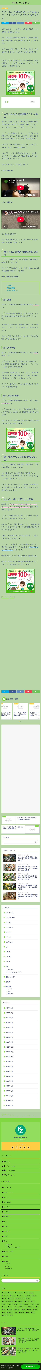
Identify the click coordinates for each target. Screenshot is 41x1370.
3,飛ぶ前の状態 (12, 290)
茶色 (4, 1312)
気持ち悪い (17, 1309)
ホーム (8, 1162)
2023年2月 (9, 1037)
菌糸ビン (10, 993)
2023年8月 (9, 1022)
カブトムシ (4, 8)
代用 (10, 1304)
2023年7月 (9, 1027)
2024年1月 (9, 1008)
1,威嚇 (9, 285)
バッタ (8, 961)
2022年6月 (9, 1076)
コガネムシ (9, 942)
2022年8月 (9, 1066)
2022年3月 (9, 1091)
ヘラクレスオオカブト (15, 972)
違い (33, 1312)
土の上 (26, 1304)
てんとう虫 (9, 912)
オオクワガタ (19, 1292)
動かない (16, 1304)
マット (27, 1301)
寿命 (38, 1304)
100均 (4, 1292)
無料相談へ (29, 1366)
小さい (4, 1306)
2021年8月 (9, 1105)
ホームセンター (19, 1301)
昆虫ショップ (10, 977)
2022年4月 (9, 1086)
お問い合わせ (10, 1175)
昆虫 (7, 966)
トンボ (8, 952)
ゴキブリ (10, 970)
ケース (10, 989)
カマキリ (9, 932)
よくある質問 (10, 1170)
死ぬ (4, 1309)
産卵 (24, 1309)
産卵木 (29, 1309)
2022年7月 (9, 1071)
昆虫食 (8, 982)
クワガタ (9, 937)
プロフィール (10, 1166)
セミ (7, 947)
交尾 (4, 1304)
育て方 (35, 1309)
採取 (16, 1306)
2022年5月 (9, 1081)
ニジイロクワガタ (20, 1298)
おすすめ (11, 1292)
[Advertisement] (20, 621)
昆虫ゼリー (31, 1306)
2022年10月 (10, 1057)
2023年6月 (9, 1032)
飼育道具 (9, 986)
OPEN (32, 101)
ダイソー (11, 1298)
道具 (28, 1312)
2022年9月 (9, 1061)
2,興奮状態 (11, 288)
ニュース (9, 956)
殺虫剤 (10, 1309)
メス (33, 1301)
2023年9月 (9, 1018)
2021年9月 (9, 1100)
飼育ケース (5, 1315)
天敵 (32, 1304)
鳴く (12, 597)
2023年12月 (10, 1013)
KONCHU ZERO (21, 2)
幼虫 (11, 1306)
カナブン (9, 922)
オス (27, 1292)
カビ (32, 1292)
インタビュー (10, 917)
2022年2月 (9, 1096)
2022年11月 (10, 1052)
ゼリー (10, 991)
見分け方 (22, 1312)
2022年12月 (10, 1047)
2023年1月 (9, 1042)
